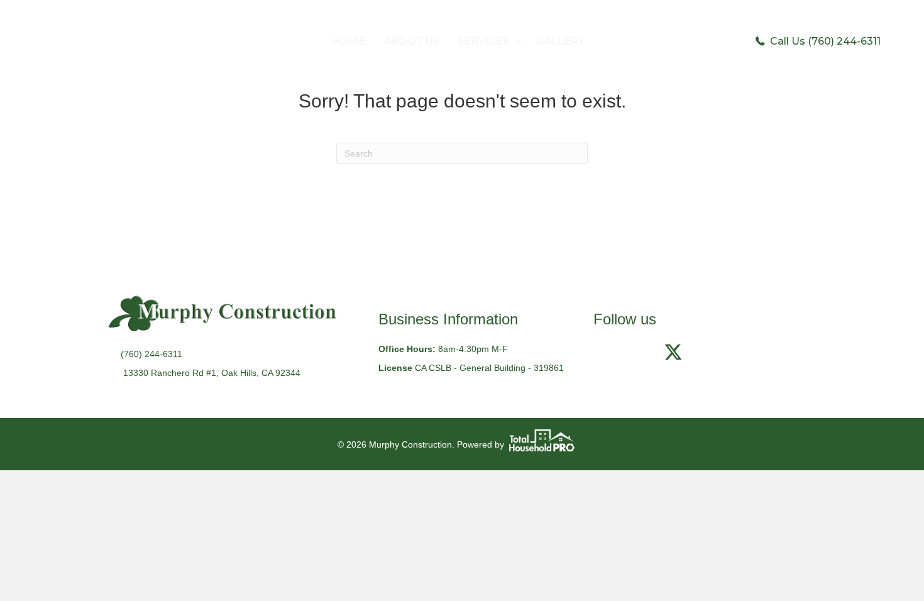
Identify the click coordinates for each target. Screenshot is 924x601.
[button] (518, 41)
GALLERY (560, 41)
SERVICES (483, 41)
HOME (348, 41)
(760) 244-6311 (151, 354)
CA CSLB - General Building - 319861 (489, 368)
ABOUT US (411, 41)
